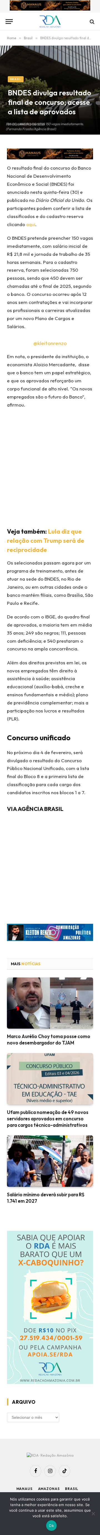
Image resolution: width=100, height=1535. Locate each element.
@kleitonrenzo (50, 343)
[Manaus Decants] (50, 6)
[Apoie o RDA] (50, 1308)
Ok (51, 1525)
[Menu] (9, 21)
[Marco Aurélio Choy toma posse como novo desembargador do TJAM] (50, 1003)
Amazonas (49, 1489)
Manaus (24, 1489)
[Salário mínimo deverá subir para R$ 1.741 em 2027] (50, 1161)
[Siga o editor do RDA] (50, 934)
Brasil (15, 79)
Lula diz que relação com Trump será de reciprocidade (45, 541)
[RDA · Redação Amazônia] (50, 22)
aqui (30, 224)
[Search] (91, 21)
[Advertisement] (50, 467)
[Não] (93, 1513)
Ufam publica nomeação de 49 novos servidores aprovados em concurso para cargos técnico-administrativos (47, 1118)
